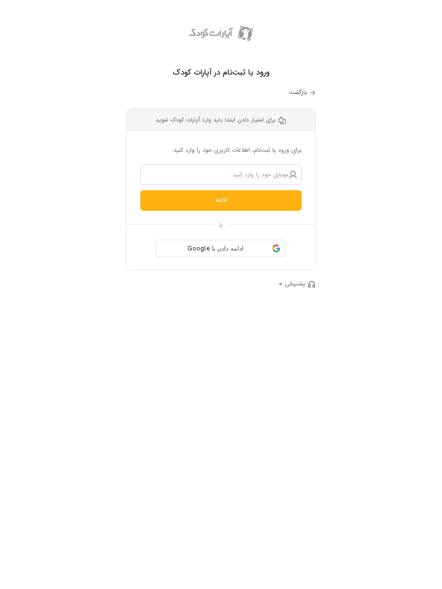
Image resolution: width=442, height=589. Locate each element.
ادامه (221, 200)
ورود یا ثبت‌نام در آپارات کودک (221, 72)
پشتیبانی (295, 284)
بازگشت (298, 92)
